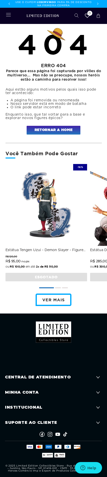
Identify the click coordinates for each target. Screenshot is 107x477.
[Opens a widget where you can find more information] (88, 468)
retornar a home (53, 130)
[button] (8, 16)
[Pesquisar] (76, 16)
